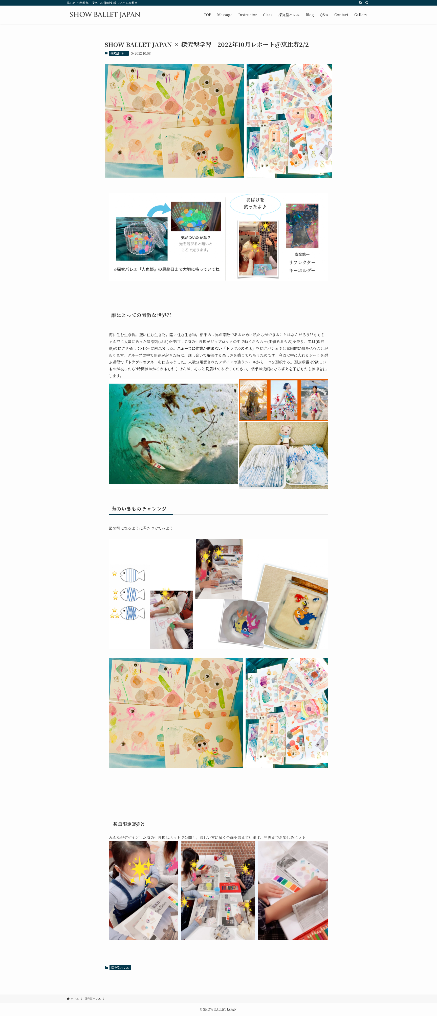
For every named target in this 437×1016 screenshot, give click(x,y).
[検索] (367, 3)
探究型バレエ (119, 53)
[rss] (360, 3)
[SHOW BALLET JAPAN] (105, 15)
